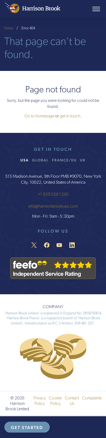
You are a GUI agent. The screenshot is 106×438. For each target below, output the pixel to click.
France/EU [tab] (64, 160)
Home (8, 28)
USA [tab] (24, 160)
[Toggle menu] (96, 9)
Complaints (92, 398)
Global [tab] (40, 160)
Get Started (27, 427)
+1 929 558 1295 (53, 194)
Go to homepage (39, 116)
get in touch (70, 116)
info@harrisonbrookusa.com (53, 206)
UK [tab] (83, 160)
